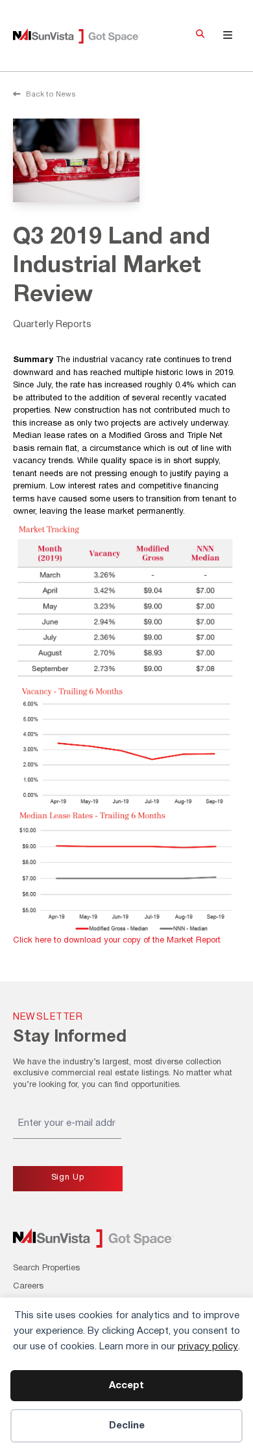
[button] (200, 35)
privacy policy (208, 1346)
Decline (127, 1425)
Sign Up (67, 1178)
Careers (28, 1286)
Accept (126, 1385)
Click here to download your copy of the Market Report (117, 940)
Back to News (50, 94)
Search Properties (46, 1268)
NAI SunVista (86, 36)
